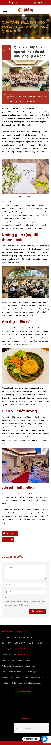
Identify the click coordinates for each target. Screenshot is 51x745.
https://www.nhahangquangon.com (22, 666)
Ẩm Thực (10, 97)
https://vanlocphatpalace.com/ (29, 683)
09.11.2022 (8, 94)
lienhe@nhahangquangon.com (18, 660)
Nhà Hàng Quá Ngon (24, 728)
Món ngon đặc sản (36, 97)
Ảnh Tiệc (18, 97)
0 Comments (12, 102)
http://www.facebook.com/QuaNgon (23, 672)
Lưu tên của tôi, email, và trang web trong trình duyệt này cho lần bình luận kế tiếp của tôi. (25, 603)
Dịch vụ (25, 97)
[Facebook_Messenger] (44, 739)
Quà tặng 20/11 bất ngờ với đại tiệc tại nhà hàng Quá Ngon (30, 52)
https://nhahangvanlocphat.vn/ (32, 677)
